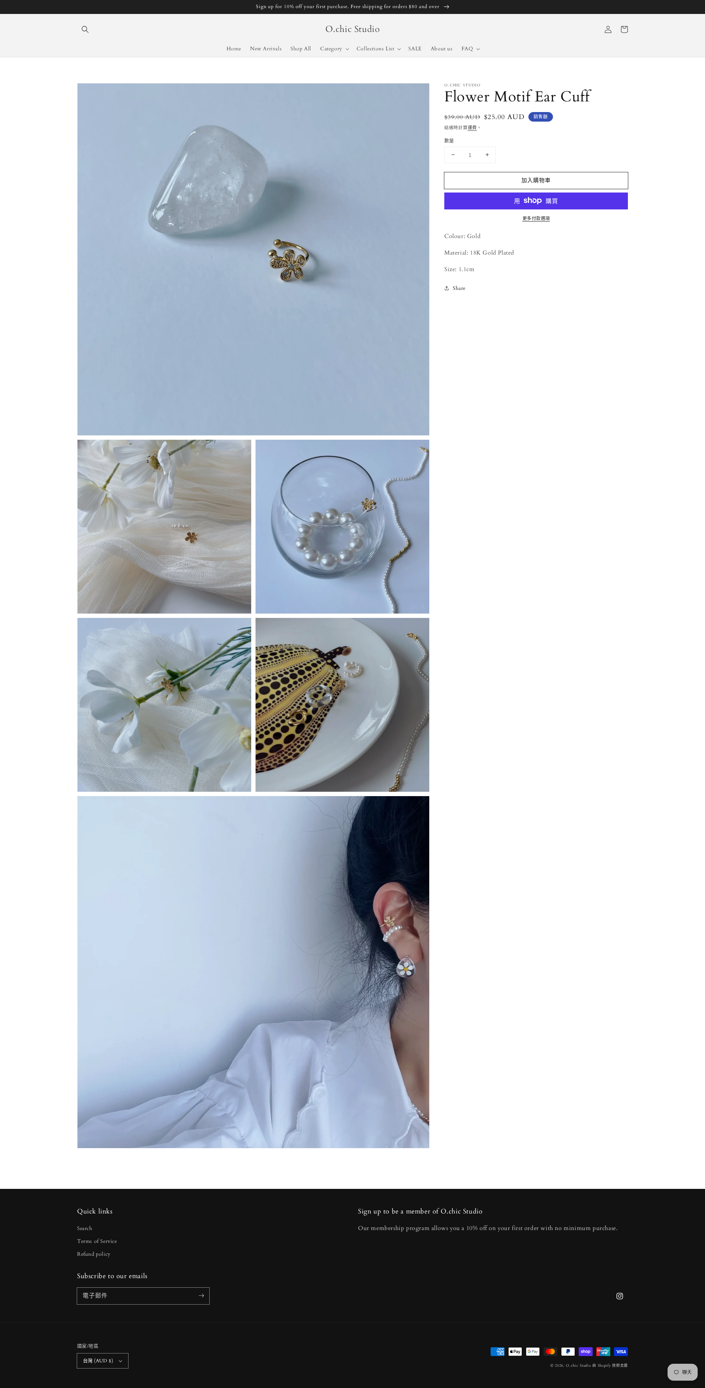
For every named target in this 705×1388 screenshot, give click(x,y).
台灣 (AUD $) (98, 1361)
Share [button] (459, 288)
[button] (85, 29)
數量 (449, 140)
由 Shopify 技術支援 (610, 1365)
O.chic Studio (578, 1365)
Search (85, 1228)
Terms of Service (97, 1241)
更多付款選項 (536, 218)
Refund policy (94, 1254)
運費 (472, 128)
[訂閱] (201, 1296)
